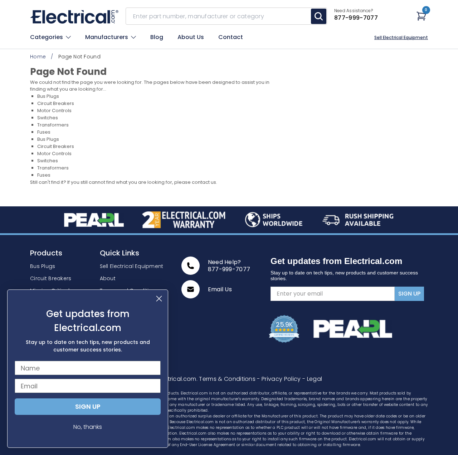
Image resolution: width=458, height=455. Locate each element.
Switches (47, 117)
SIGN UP (409, 293)
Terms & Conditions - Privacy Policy (250, 379)
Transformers (53, 124)
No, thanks (87, 427)
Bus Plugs (48, 96)
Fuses (43, 132)
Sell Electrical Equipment (401, 37)
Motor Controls (54, 110)
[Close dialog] (159, 298)
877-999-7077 (229, 269)
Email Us (220, 289)
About (108, 278)
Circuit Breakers (55, 103)
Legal (312, 379)
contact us (204, 182)
